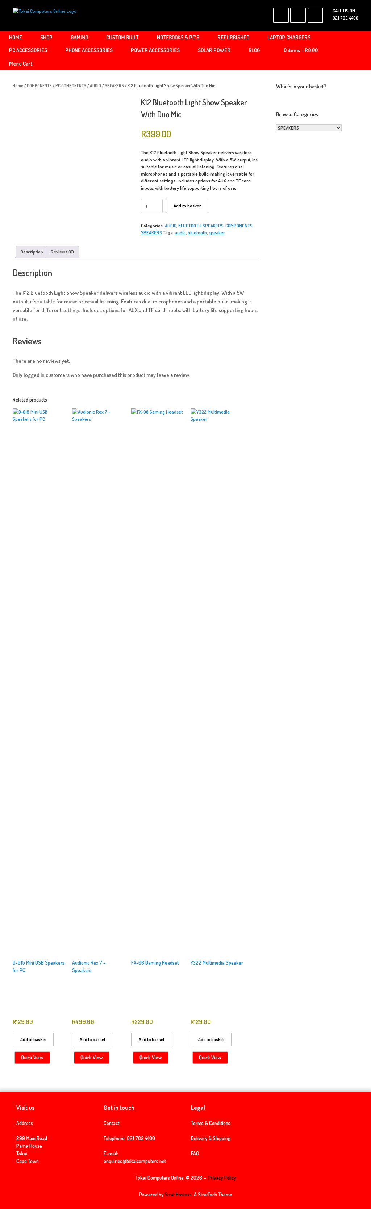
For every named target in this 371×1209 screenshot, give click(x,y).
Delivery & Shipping (210, 1138)
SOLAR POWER (214, 50)
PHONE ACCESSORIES (89, 50)
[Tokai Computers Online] (44, 15)
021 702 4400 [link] (141, 1138)
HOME (15, 37)
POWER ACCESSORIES (155, 50)
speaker (217, 232)
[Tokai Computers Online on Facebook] (281, 15)
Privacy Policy (222, 1178)
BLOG (254, 50)
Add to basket (187, 206)
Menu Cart (20, 63)
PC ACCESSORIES (28, 50)
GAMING (79, 37)
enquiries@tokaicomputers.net (135, 1161)
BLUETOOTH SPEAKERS (201, 225)
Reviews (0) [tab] (62, 252)
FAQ (195, 1153)
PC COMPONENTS (70, 85)
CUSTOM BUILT (122, 37)
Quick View (32, 1057)
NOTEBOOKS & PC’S (178, 37)
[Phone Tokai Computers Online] (315, 15)
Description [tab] (32, 252)
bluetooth (197, 232)
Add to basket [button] (33, 1039)
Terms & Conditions (210, 1123)
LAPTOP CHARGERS (288, 37)
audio (180, 232)
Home (18, 85)
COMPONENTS (39, 85)
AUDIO (95, 85)
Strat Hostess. (178, 1194)
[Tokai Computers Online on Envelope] (298, 15)
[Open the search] (360, 50)
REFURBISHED (233, 37)
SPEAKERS (114, 85)
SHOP (46, 37)
